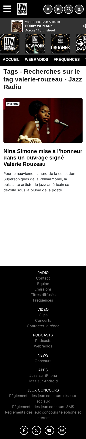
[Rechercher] (68, 9)
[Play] (6, 40)
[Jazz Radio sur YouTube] (49, 430)
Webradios (36, 60)
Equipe (43, 283)
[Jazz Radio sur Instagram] (62, 430)
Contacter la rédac (43, 326)
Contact (43, 278)
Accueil (11, 60)
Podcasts (43, 340)
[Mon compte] (79, 9)
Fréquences (67, 60)
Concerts (43, 320)
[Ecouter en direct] (58, 9)
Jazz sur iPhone (43, 375)
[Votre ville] (48, 9)
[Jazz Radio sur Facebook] (24, 430)
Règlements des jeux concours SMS (43, 406)
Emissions (43, 289)
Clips (43, 315)
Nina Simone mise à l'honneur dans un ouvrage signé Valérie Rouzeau (42, 157)
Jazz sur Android (43, 381)
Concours (43, 360)
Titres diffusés (43, 294)
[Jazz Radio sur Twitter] (36, 430)
